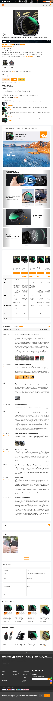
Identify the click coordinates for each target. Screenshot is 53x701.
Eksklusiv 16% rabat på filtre (7, 46)
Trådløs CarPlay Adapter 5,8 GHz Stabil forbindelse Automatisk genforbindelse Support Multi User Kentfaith (20, 643)
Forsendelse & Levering (26, 673)
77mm (27, 71)
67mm (20, 71)
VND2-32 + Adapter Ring (28, 56)
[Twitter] (39, 670)
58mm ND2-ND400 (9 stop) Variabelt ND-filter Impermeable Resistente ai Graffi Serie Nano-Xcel (40, 268)
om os (3, 670)
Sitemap (3, 673)
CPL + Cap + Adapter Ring (15, 52)
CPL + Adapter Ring (5, 52)
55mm (10, 71)
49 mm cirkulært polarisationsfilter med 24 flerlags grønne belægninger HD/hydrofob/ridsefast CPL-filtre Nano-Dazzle (45, 643)
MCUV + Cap (18, 54)
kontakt (3, 671)
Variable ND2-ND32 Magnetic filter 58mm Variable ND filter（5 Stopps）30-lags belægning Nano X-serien (16, 268)
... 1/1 (26, 558)
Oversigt (6, 128)
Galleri (3, 677)
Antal (3, 74)
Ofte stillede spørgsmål (16, 673)
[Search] (46, 5)
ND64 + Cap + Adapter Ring (7, 56)
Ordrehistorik (14, 671)
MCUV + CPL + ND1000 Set (26, 54)
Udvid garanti (14, 674)
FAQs (26, 128)
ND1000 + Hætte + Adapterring (37, 54)
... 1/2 (26, 518)
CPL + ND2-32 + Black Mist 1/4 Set (27, 52)
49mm (3, 71)
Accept (47, 695)
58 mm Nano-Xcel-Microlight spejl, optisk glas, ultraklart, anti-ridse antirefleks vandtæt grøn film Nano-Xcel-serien (28, 118)
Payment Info (24, 674)
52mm (7, 71)
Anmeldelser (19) (19, 128)
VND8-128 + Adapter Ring (38, 56)
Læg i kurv (6, 79)
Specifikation (34, 128)
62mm (17, 71)
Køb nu (14, 79)
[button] (6, 179)
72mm (23, 71)
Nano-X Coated (5, 665)
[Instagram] (36, 670)
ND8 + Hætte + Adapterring (18, 56)
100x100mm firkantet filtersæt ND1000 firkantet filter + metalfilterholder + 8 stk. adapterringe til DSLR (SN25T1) (27, 107)
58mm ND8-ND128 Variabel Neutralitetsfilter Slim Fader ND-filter (49, 268)
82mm (30, 71)
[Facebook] (33, 670)
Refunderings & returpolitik (25, 677)
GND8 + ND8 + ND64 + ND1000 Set (8, 54)
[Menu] (43, 5)
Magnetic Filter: (9, 50)
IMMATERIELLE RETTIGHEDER (25, 680)
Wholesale (24, 683)
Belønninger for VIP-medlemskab (6, 680)
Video (29, 128)
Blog (3, 674)
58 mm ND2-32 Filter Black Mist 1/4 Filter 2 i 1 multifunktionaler (32, 268)
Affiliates (23, 681)
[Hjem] (3, 4)
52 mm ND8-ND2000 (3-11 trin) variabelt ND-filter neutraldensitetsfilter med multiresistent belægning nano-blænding (44, 617)
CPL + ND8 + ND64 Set (38, 52)
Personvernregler (25, 671)
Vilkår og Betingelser (26, 670)
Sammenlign (12, 128)
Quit (42, 695)
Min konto (14, 670)
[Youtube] (42, 670)
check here (16, 97)
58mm (13, 71)
